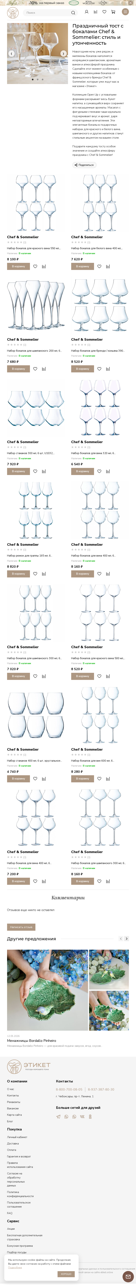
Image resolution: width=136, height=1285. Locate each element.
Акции (11, 1229)
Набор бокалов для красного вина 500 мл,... (98, 658)
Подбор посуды (16, 1252)
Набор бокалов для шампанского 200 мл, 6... (34, 351)
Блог (10, 1121)
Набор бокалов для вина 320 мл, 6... (93, 453)
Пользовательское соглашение (19, 1204)
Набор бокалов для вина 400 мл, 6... (93, 555)
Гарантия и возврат (19, 1156)
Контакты (13, 1095)
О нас (10, 1089)
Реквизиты (13, 1102)
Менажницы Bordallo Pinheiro (31, 1040)
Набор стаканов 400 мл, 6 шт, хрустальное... (34, 760)
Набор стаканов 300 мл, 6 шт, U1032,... (31, 453)
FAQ (9, 1213)
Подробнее (15, 1267)
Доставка (13, 1143)
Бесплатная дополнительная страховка (24, 1237)
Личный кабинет (17, 1137)
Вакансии (13, 1108)
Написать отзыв (21, 927)
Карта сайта (14, 1115)
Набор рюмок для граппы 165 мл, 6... (29, 555)
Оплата (11, 1150)
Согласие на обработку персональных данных (16, 1180)
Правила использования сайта (20, 1165)
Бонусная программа (20, 1246)
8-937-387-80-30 (101, 1089)
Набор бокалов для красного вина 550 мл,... (34, 248)
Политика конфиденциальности (20, 1194)
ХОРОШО (66, 1274)
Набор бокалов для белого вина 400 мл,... (97, 248)
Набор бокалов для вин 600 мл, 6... (92, 760)
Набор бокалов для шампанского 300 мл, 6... (34, 658)
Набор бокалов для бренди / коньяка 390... (98, 351)
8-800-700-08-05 (69, 1089)
